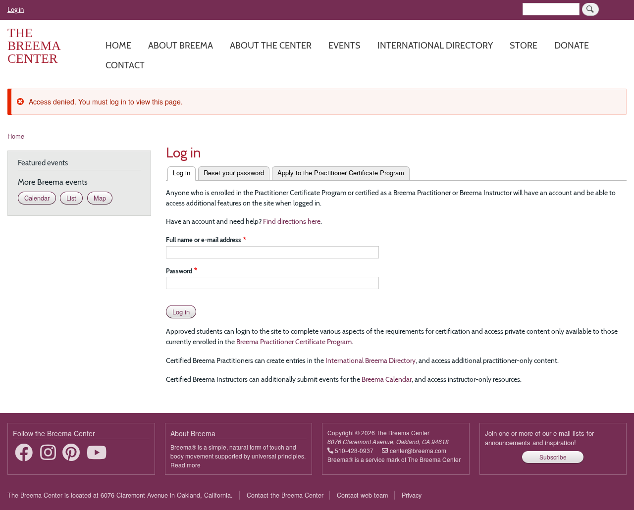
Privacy (412, 495)
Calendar (37, 198)
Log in (15, 9)
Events (344, 45)
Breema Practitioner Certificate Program (294, 341)
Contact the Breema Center (285, 495)
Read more (185, 464)
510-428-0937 (354, 450)
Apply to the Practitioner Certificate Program (340, 172)
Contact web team (362, 495)
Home (118, 45)
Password (179, 271)
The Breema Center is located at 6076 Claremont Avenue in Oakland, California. (120, 495)
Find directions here (291, 221)
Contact (125, 65)
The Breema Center (33, 46)
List (71, 198)
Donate (571, 45)
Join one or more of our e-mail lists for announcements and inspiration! (539, 438)
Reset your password (234, 172)
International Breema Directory (370, 360)
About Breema (180, 45)
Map (100, 198)
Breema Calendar (387, 379)
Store (523, 45)
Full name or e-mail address (203, 240)
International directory (435, 45)
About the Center (271, 45)
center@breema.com (418, 450)
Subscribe (553, 457)
